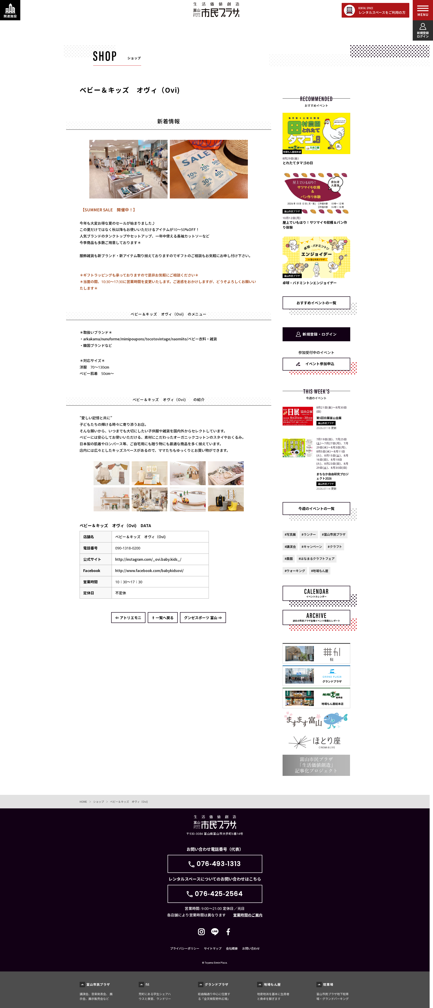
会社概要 (232, 948)
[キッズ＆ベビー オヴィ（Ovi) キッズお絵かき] (111, 509)
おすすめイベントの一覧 (316, 302)
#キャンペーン (312, 546)
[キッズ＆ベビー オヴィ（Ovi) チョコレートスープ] (226, 509)
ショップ (98, 801)
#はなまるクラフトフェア (317, 558)
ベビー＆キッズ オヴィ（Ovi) (129, 801)
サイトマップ (212, 948)
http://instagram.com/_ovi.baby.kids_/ (148, 559)
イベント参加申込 (319, 363)
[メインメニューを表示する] (423, 10)
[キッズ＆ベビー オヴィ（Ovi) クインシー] (111, 483)
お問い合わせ (251, 948)
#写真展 (290, 534)
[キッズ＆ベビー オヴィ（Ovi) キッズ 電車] (188, 509)
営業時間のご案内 (248, 915)
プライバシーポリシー (184, 948)
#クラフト (335, 546)
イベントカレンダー (316, 596)
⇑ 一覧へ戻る (163, 617)
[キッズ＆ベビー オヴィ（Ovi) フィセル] (150, 483)
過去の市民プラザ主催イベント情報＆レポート (316, 620)
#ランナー (309, 534)
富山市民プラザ (216, 9)
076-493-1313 (219, 863)
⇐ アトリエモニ (128, 617)
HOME (83, 801)
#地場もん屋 (319, 570)
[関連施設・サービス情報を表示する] (10, 10)
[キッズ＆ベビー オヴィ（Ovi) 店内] (150, 509)
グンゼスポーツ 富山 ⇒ (203, 617)
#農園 (289, 558)
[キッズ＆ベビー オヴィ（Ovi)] (188, 483)
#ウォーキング (295, 570)
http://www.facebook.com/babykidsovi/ (149, 570)
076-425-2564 (219, 893)
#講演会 (290, 546)
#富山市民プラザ (333, 534)
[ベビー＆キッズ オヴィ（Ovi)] (128, 196)
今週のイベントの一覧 (316, 508)
